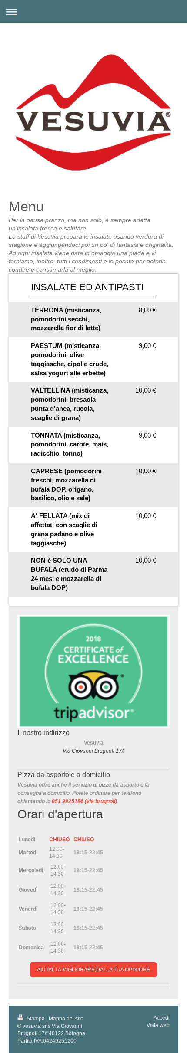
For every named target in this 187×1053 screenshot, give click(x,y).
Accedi (162, 1018)
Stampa (35, 1019)
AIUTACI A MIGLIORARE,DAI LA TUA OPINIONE (93, 970)
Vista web (158, 1025)
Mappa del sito (66, 1019)
